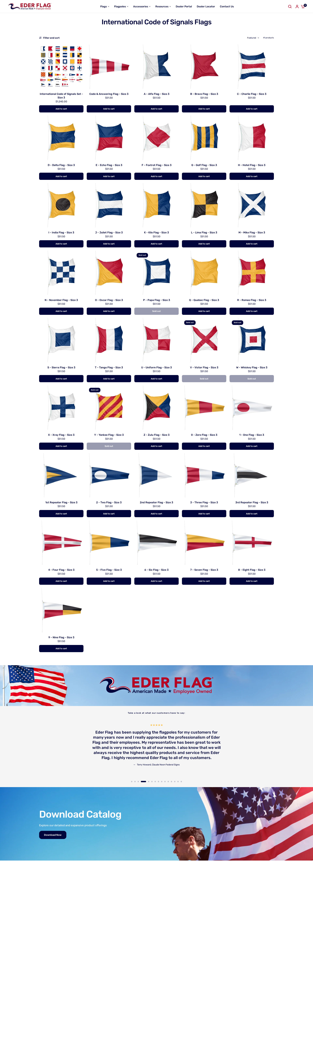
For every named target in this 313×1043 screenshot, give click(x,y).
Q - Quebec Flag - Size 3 (204, 300)
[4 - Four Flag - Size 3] (61, 542)
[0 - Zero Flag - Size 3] (204, 407)
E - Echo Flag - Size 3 (109, 165)
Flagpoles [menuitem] (120, 6)
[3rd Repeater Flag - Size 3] (252, 475)
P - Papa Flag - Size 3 (156, 300)
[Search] (290, 6)
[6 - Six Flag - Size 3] (156, 542)
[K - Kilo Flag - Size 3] (156, 205)
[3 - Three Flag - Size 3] (204, 475)
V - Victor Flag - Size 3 (204, 367)
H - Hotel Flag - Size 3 (251, 165)
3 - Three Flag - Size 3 (204, 502)
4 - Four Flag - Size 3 (61, 569)
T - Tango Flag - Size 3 (109, 367)
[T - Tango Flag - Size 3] (109, 340)
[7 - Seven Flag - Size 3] (204, 542)
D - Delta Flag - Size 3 (61, 165)
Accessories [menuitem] (140, 6)
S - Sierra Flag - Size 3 (61, 367)
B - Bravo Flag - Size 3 (204, 93)
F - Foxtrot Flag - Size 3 (156, 165)
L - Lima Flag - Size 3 (204, 232)
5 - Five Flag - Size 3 (109, 569)
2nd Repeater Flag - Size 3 (156, 502)
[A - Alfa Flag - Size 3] (156, 67)
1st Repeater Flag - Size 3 (61, 502)
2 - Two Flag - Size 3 (109, 502)
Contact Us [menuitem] (227, 6)
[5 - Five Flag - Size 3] (109, 542)
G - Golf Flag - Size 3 (204, 165)
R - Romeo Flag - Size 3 (251, 300)
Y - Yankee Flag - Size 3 (109, 434)
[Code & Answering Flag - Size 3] (109, 67)
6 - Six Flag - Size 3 (156, 569)
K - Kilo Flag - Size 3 (156, 232)
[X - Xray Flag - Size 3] (61, 407)
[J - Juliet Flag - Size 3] (109, 205)
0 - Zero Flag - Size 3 (204, 434)
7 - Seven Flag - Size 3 (204, 569)
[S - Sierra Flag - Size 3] (61, 340)
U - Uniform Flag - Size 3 (156, 367)
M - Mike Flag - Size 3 (251, 232)
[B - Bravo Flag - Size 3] (204, 67)
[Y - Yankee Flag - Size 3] (109, 407)
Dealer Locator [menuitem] (206, 6)
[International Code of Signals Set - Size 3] (61, 67)
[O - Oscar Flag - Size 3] (109, 273)
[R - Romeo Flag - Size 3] (252, 273)
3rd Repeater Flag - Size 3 (251, 502)
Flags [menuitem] (103, 6)
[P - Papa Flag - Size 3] (156, 273)
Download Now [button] (52, 834)
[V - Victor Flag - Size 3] (204, 340)
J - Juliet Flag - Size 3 (109, 232)
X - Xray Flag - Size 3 (61, 434)
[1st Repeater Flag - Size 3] (61, 475)
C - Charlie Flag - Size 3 (251, 93)
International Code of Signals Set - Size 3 (61, 95)
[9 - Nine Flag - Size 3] (61, 610)
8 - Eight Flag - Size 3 (251, 569)
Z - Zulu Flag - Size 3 (157, 434)
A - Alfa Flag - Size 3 (156, 93)
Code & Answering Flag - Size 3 (108, 93)
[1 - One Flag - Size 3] (252, 407)
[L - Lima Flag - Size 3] (204, 205)
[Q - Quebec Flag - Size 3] (204, 273)
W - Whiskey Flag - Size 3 (251, 367)
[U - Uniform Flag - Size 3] (156, 340)
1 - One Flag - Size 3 (251, 434)
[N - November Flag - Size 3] (61, 273)
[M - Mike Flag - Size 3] (252, 205)
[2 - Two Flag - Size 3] (109, 475)
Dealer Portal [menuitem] (184, 6)
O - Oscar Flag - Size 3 (109, 300)
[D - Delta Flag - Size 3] (61, 138)
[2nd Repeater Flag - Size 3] (156, 475)
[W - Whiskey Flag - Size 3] (252, 340)
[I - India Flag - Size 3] (61, 205)
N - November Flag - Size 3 (61, 300)
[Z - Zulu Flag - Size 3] (156, 407)
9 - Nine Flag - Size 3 (61, 637)
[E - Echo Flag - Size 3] (109, 138)
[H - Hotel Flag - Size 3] (252, 138)
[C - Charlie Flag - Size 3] (252, 67)
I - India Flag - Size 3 (61, 232)
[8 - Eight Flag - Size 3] (252, 542)
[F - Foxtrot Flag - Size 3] (156, 138)
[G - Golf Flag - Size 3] (204, 138)
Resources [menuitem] (161, 6)
